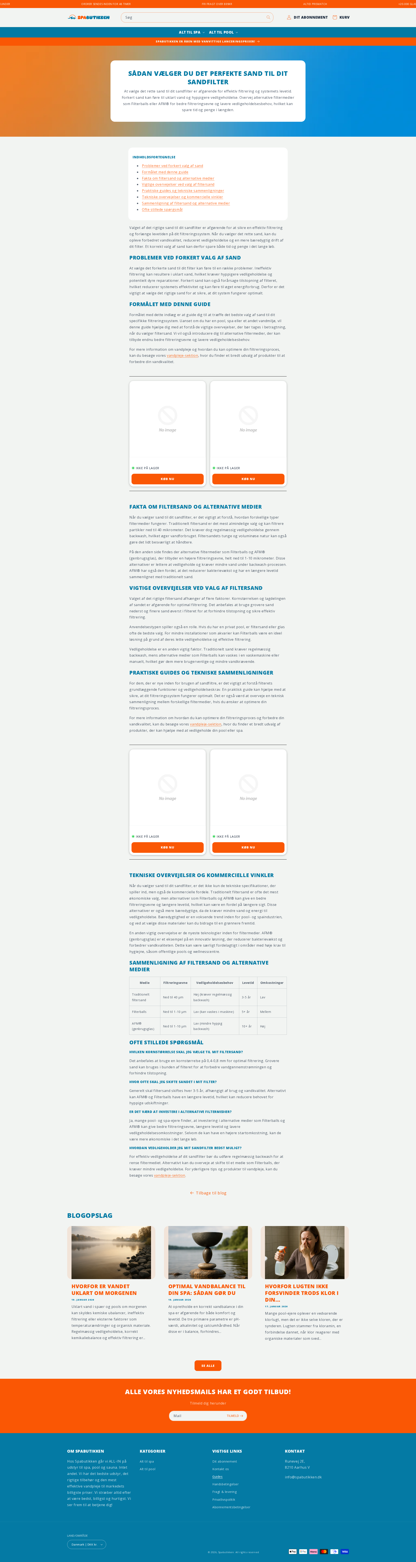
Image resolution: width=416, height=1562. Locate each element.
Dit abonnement (224, 1461)
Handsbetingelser (225, 1484)
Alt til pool (147, 1469)
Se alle (208, 1366)
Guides (217, 1476)
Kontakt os (220, 1469)
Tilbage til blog (211, 1192)
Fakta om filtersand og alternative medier (178, 178)
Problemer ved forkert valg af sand (172, 165)
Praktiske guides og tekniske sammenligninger (183, 190)
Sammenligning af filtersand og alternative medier (186, 203)
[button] (191, 32)
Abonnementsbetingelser (231, 1507)
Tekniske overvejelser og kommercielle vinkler (182, 197)
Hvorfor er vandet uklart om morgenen (104, 1289)
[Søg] (268, 17)
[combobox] (197, 17)
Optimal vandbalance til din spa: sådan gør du (207, 1289)
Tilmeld (233, 1416)
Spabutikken (226, 1552)
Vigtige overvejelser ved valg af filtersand (178, 184)
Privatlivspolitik (223, 1499)
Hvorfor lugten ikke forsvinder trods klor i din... (302, 1293)
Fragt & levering (224, 1492)
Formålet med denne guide (165, 172)
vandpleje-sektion (182, 355)
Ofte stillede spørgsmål (162, 209)
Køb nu (167, 479)
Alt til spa (147, 1461)
